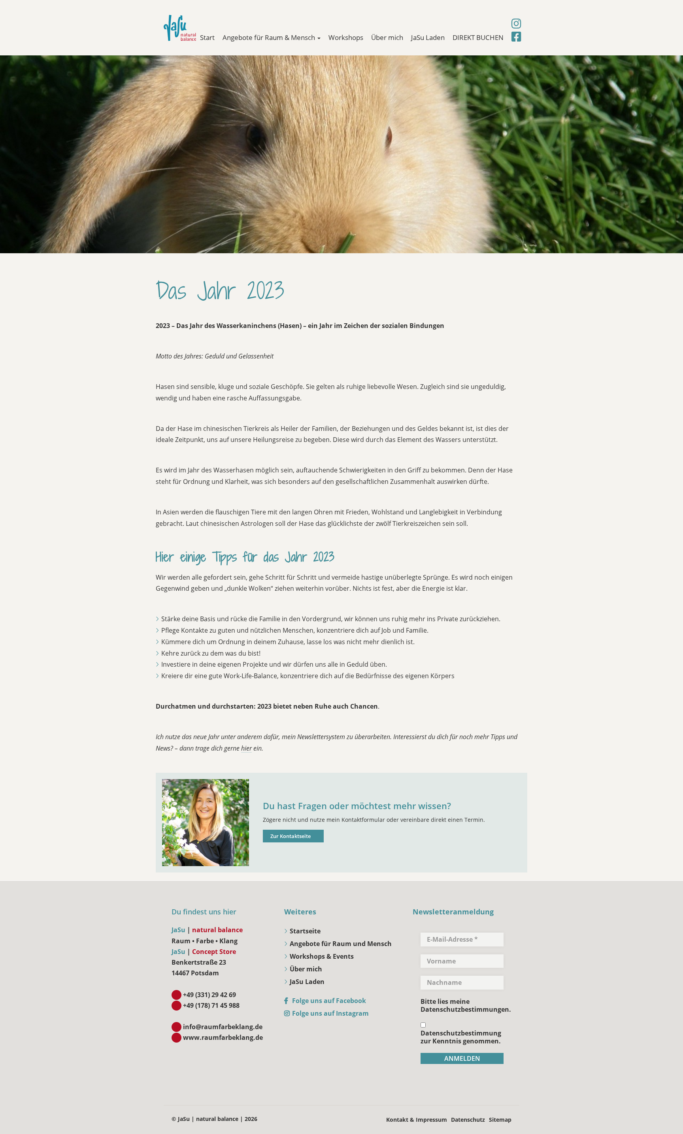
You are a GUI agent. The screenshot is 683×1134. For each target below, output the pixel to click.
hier (246, 748)
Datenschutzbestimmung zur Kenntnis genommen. (461, 1037)
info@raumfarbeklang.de (222, 1026)
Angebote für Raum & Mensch (270, 37)
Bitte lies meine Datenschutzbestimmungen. (466, 1005)
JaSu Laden (428, 37)
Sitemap (500, 1119)
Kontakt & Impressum (416, 1119)
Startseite (305, 931)
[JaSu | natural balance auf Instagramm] (516, 23)
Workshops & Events (322, 956)
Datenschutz (468, 1119)
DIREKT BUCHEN (478, 37)
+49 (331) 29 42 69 (209, 994)
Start (207, 37)
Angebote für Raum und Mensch (341, 943)
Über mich (387, 37)
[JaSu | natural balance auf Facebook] (516, 37)
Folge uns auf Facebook (329, 1000)
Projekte (255, 664)
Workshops (345, 37)
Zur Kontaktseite (290, 836)
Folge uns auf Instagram (330, 1013)
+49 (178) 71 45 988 (211, 1005)
